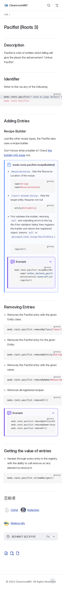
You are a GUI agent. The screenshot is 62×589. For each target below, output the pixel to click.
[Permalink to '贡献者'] (1, 498)
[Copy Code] (56, 97)
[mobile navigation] (57, 5)
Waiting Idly (18, 523)
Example (21, 261)
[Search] (49, 5)
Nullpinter (33, 510)
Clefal (14, 510)
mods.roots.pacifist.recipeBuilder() (34, 164)
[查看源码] (6, 553)
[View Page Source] (12, 553)
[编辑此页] (18, 553)
